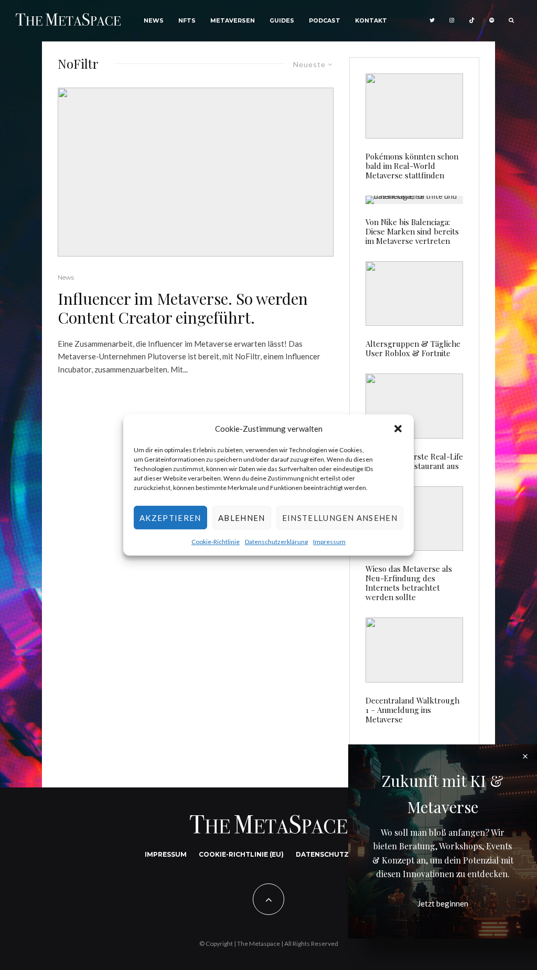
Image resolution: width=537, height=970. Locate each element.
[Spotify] (491, 20)
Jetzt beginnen (442, 903)
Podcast (324, 20)
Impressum (329, 542)
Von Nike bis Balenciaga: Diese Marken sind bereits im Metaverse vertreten (412, 231)
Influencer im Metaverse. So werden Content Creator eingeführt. (183, 308)
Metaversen (232, 20)
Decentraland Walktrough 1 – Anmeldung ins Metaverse (412, 710)
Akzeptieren (170, 518)
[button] (398, 428)
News (154, 20)
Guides (282, 20)
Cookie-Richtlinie (215, 542)
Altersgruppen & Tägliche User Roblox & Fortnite (413, 348)
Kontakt (371, 20)
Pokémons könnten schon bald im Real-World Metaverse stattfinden (412, 166)
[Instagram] (451, 20)
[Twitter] (432, 20)
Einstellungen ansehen (340, 518)
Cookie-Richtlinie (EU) (241, 854)
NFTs (187, 20)
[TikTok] (472, 20)
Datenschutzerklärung (276, 542)
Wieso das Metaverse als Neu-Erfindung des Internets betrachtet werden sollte (409, 583)
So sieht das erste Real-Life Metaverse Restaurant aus (414, 461)
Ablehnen (241, 518)
